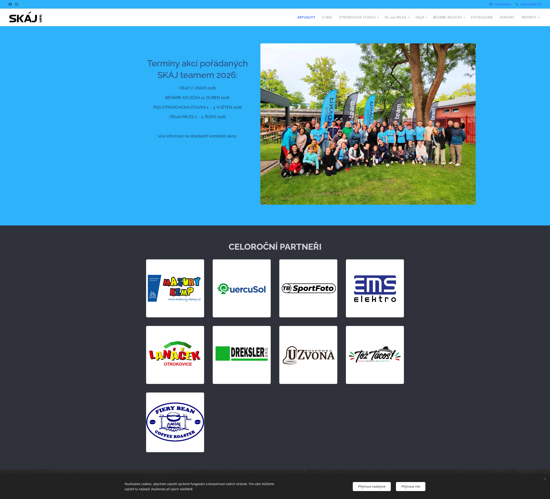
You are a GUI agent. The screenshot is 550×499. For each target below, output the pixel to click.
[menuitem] (307, 17)
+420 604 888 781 (530, 4)
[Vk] (16, 4)
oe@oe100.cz (502, 4)
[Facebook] (10, 4)
